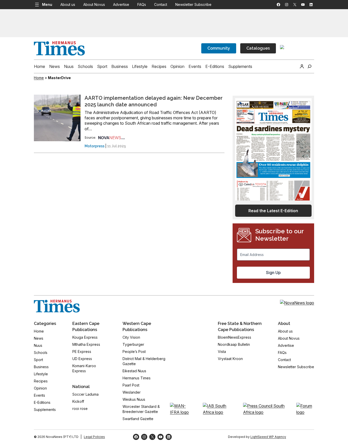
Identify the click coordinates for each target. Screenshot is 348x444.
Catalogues (258, 48)
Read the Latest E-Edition (273, 210)
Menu (47, 4)
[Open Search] (309, 66)
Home (39, 78)
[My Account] (302, 66)
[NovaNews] (111, 137)
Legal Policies (94, 437)
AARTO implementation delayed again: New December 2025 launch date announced (154, 101)
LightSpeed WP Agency (268, 437)
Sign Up (273, 272)
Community (218, 48)
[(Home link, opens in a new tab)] (57, 306)
